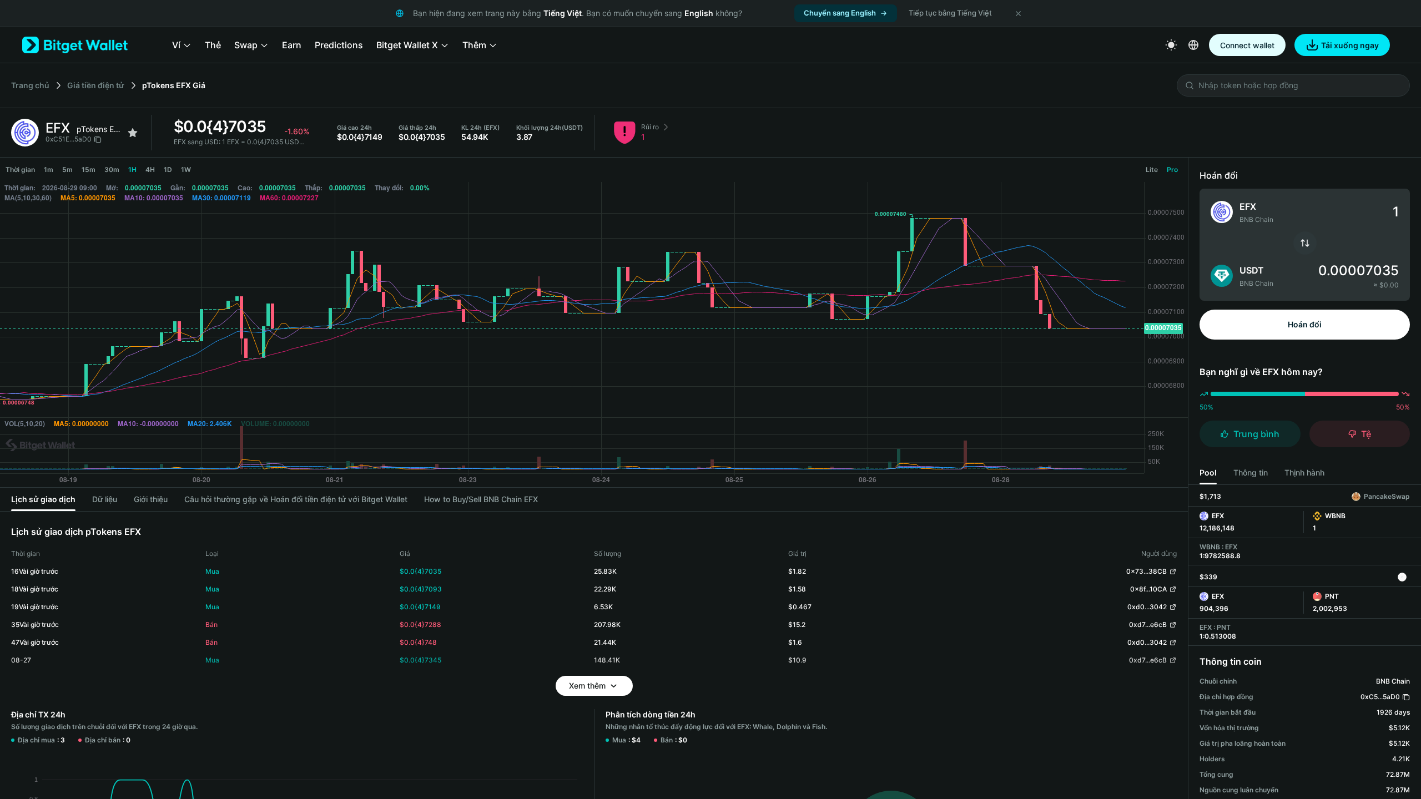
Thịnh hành (1304, 472)
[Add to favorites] (132, 132)
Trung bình (1256, 433)
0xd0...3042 (1147, 607)
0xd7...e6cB (1148, 624)
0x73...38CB (1146, 571)
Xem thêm (587, 685)
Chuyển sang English (840, 12)
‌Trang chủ (30, 85)
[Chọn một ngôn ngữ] (1193, 45)
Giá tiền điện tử (95, 85)
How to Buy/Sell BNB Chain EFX (481, 499)
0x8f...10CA (1148, 589)
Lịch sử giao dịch (43, 499)
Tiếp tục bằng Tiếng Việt (950, 12)
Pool (1208, 472)
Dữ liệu (104, 499)
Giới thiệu (151, 499)
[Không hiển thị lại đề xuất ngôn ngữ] (1018, 13)
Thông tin (1250, 472)
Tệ (1366, 433)
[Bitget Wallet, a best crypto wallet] (75, 45)
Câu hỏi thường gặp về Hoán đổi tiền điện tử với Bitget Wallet (295, 499)
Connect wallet (1247, 45)
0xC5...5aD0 (1380, 696)
